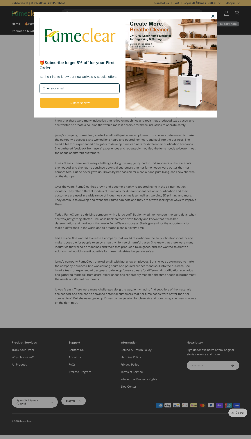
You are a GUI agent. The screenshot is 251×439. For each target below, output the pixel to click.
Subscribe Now (80, 102)
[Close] (213, 16)
